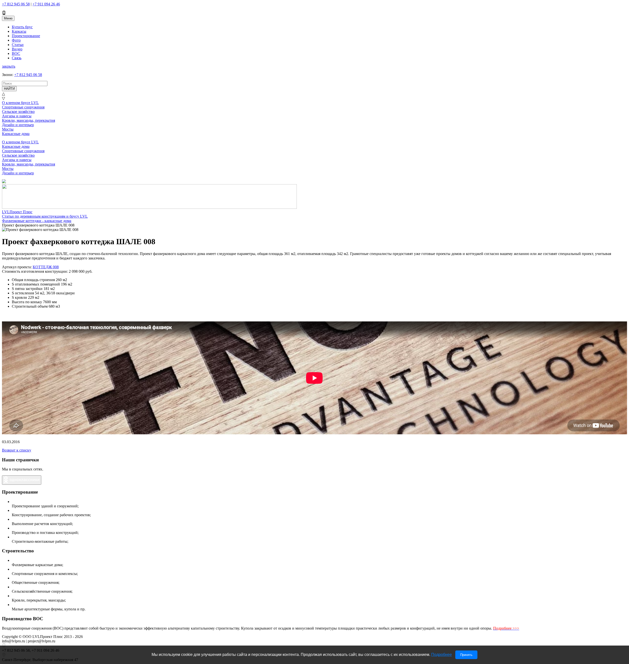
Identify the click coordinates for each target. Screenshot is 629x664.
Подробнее (441, 654)
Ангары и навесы (16, 116)
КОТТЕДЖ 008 (46, 267)
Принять (466, 655)
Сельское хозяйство (18, 111)
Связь (16, 58)
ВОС (16, 53)
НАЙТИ (9, 89)
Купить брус (22, 27)
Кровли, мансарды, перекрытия (28, 120)
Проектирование (26, 36)
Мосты (8, 129)
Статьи (18, 45)
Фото (16, 40)
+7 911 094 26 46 (46, 4)
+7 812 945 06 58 (16, 4)
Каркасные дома (15, 134)
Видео (17, 49)
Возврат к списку (16, 450)
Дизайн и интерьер (18, 125)
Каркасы (19, 31)
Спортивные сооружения (23, 107)
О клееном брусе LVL (20, 103)
